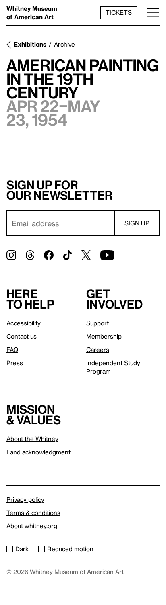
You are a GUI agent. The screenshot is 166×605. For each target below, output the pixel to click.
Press (14, 362)
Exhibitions (30, 44)
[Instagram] (11, 255)
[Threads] (30, 255)
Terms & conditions (33, 512)
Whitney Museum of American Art (31, 12)
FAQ (12, 349)
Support (97, 323)
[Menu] (153, 12)
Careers (97, 349)
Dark (22, 548)
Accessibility (23, 323)
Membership (104, 336)
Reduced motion (70, 548)
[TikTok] (67, 255)
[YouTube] (107, 255)
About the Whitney (32, 438)
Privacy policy (25, 499)
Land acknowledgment (38, 452)
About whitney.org (31, 525)
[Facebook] (48, 255)
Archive (64, 44)
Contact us (21, 336)
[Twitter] (86, 255)
